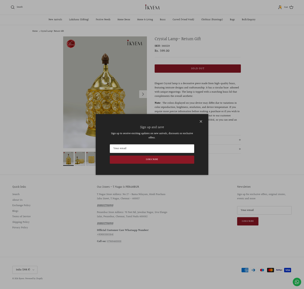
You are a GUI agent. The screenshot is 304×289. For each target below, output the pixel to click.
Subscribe (152, 159)
